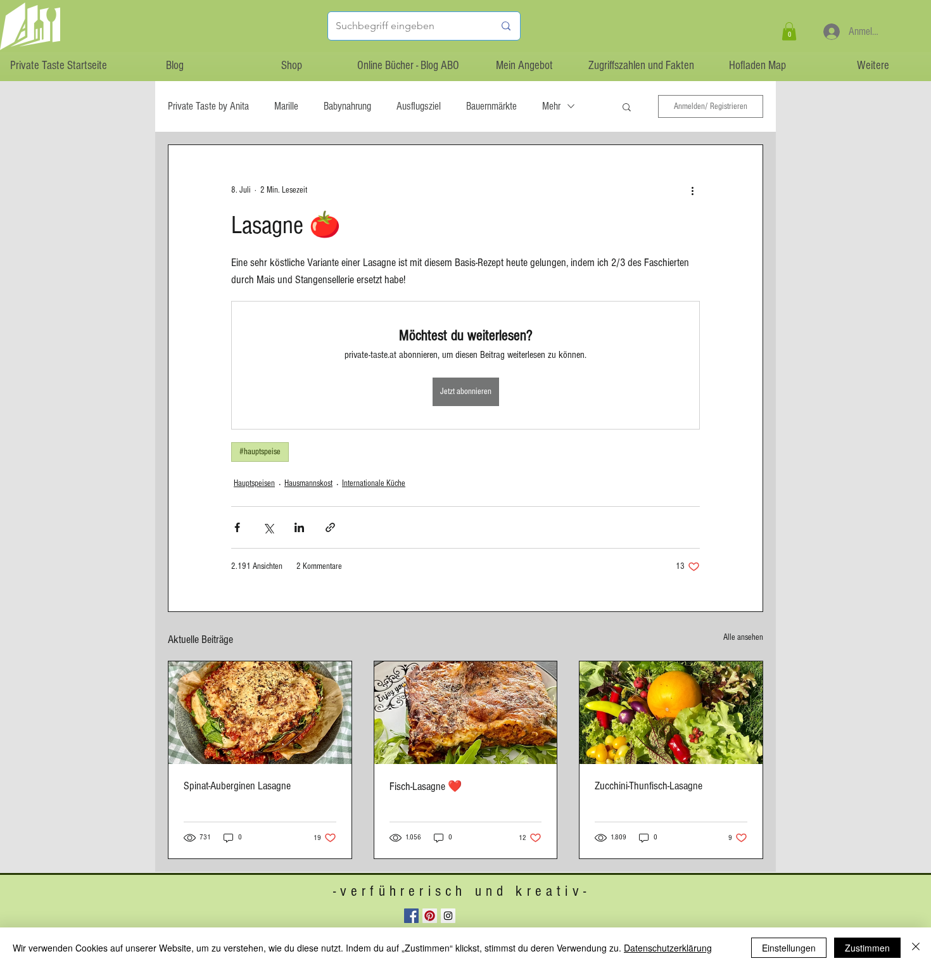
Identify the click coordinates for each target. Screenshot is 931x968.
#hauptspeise (260, 452)
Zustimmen (867, 947)
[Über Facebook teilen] (237, 527)
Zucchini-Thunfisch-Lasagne (648, 786)
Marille (286, 106)
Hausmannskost (308, 483)
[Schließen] (915, 948)
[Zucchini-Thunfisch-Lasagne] (671, 712)
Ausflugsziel (418, 106)
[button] (789, 31)
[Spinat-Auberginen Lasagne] (260, 712)
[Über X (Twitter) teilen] (268, 527)
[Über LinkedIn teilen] (299, 527)
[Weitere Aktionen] (692, 190)
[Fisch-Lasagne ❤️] (465, 712)
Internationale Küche (373, 483)
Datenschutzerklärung (668, 947)
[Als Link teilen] (330, 527)
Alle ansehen (743, 637)
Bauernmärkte (491, 106)
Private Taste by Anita (208, 106)
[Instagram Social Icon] (448, 915)
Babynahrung (347, 106)
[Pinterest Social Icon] (429, 915)
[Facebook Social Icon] (411, 915)
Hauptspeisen (254, 483)
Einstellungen (789, 947)
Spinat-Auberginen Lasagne (237, 786)
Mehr (551, 106)
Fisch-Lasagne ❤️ (426, 786)
